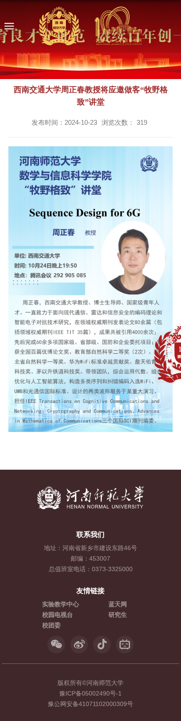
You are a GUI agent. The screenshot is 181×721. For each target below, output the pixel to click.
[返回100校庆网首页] (90, 26)
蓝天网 (118, 604)
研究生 (118, 614)
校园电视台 (57, 614)
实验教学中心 (60, 604)
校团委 (51, 625)
